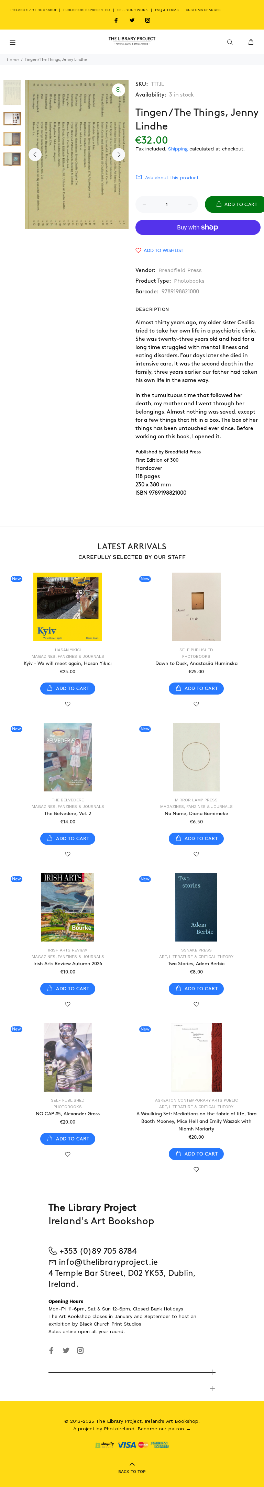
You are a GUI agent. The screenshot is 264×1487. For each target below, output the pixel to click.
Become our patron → (164, 1428)
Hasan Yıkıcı (68, 649)
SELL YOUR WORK (132, 10)
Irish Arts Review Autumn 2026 (67, 963)
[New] (67, 607)
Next (118, 154)
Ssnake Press (196, 950)
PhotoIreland (119, 1428)
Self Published (196, 649)
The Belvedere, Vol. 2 (67, 813)
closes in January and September (131, 1316)
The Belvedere (68, 800)
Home (13, 59)
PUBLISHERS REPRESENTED (86, 10)
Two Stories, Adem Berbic (196, 963)
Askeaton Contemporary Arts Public (196, 1100)
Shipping (178, 148)
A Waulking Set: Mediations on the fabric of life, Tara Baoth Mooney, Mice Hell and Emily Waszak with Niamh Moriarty (196, 1121)
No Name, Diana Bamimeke (196, 813)
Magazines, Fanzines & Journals (68, 656)
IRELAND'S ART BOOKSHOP (34, 10)
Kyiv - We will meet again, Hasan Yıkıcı (68, 663)
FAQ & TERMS (166, 10)
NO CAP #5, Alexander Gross (68, 1114)
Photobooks (189, 281)
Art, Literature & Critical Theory (196, 956)
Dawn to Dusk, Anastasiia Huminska (196, 663)
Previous (35, 154)
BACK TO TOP (132, 1471)
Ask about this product (172, 177)
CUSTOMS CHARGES (203, 10)
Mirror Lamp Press (196, 800)
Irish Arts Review (67, 950)
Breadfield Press (180, 270)
